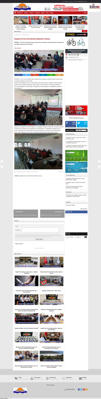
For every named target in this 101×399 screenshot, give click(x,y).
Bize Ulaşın (84, 1)
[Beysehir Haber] (22, 10)
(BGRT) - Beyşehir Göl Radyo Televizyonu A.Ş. (28, 171)
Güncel (26, 13)
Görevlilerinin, (30, 175)
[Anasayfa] (15, 13)
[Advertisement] (38, 194)
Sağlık (51, 13)
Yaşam (42, 13)
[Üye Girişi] (79, 1)
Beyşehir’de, (23, 175)
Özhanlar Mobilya (50, 385)
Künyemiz (71, 1)
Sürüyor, (40, 175)
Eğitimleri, (36, 175)
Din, (26, 175)
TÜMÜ (85, 13)
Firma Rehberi (65, 1)
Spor (47, 13)
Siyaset (32, 13)
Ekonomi (37, 13)
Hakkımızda (76, 1)
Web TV (21, 13)
